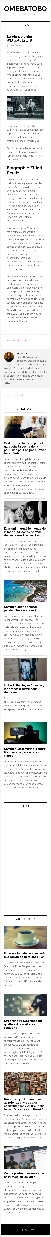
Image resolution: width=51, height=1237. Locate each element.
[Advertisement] (25, 839)
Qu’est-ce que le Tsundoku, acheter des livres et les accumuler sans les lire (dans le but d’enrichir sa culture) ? (24, 1104)
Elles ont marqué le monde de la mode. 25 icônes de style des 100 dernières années (25, 532)
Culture (22, 341)
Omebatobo (25, 9)
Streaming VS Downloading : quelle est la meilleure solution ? (23, 1024)
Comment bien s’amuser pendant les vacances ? (20, 608)
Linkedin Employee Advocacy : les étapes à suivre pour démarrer (25, 689)
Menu (27, 25)
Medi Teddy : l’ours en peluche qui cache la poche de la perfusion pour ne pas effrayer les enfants (25, 448)
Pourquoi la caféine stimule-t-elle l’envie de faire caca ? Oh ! (25, 955)
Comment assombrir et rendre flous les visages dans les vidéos (25, 752)
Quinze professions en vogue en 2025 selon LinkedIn (24, 1175)
